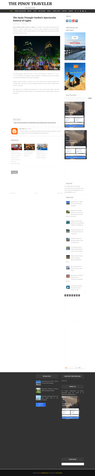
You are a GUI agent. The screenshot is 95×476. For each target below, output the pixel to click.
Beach (49, 11)
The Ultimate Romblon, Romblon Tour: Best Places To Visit (76, 288)
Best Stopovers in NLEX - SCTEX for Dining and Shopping (77, 203)
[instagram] (80, 11)
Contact (64, 11)
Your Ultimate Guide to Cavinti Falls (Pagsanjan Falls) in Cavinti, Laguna (77, 249)
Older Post (59, 193)
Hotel (35, 11)
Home (11, 11)
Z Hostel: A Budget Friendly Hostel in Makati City (28, 153)
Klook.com (64, 380)
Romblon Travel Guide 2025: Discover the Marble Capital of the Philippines (77, 223)
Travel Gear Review (20, 11)
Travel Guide (56, 11)
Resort (29, 11)
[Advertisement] (36, 105)
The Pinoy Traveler (30, 3)
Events (71, 11)
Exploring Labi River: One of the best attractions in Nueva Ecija (77, 231)
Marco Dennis (28, 129)
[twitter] (76, 11)
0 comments (23, 23)
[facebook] (78, 11)
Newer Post (13, 193)
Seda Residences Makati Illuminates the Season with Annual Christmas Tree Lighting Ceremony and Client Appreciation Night (16, 157)
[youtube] (85, 11)
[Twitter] (67, 21)
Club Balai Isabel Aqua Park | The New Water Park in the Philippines (50, 398)
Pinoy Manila (59, 473)
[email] (83, 11)
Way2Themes (45, 473)
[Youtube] (73, 21)
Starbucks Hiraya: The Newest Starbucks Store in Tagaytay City (77, 240)
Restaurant (42, 11)
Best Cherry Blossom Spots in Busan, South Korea (76, 268)
